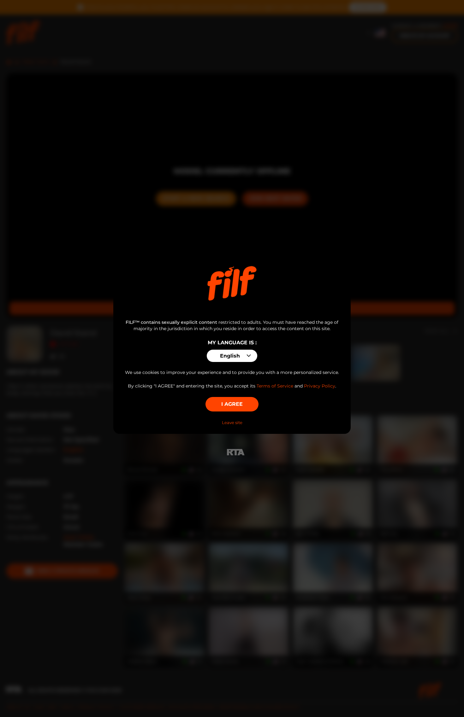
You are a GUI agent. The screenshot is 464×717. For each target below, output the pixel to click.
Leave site (232, 422)
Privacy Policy (319, 386)
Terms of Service (275, 386)
